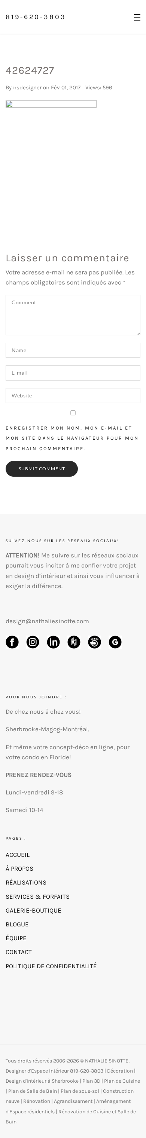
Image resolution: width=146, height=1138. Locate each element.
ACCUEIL (18, 854)
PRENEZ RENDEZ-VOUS (39, 774)
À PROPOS (19, 868)
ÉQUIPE (16, 938)
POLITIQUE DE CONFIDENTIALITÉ (51, 966)
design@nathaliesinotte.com (47, 621)
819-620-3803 (36, 17)
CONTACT (19, 952)
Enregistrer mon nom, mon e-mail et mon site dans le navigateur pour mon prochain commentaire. (72, 438)
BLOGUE (17, 924)
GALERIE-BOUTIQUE (33, 910)
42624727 (30, 70)
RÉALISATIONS (26, 882)
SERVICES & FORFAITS (38, 896)
